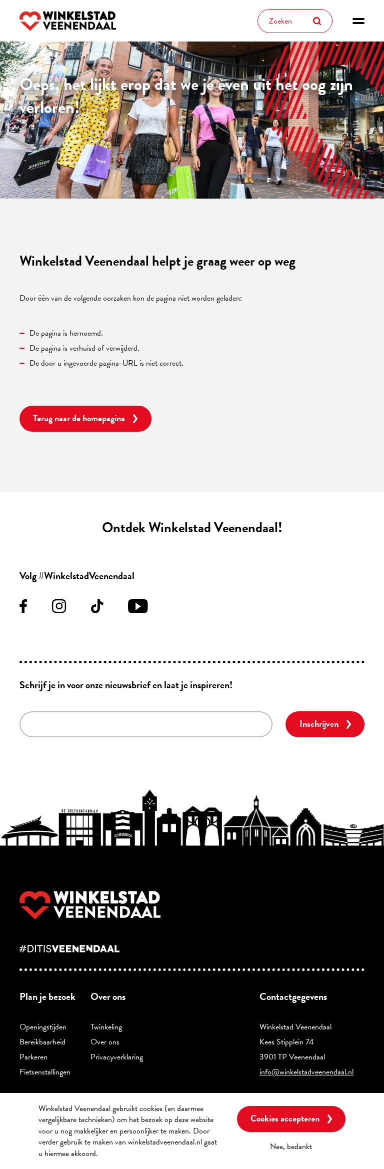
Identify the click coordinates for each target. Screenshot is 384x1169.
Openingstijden (43, 1027)
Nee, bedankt (291, 1146)
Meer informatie (127, 1153)
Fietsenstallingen (45, 1072)
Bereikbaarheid (43, 1042)
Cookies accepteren (285, 1118)
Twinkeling (106, 1027)
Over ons (105, 1042)
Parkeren (34, 1057)
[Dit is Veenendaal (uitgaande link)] (192, 948)
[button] (359, 21)
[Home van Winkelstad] (192, 905)
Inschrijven (319, 723)
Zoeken (317, 21)
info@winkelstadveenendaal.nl (307, 1072)
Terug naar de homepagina (79, 418)
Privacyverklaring (116, 1057)
